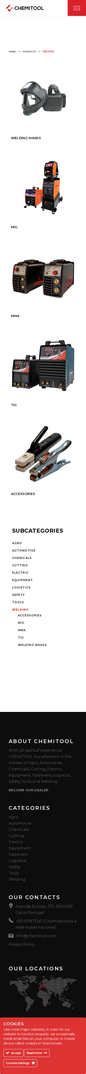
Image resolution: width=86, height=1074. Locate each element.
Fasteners (18, 854)
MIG (21, 622)
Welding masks (32, 645)
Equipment (22, 580)
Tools (18, 602)
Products (29, 51)
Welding (20, 609)
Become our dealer (29, 790)
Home (12, 51)
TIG (21, 637)
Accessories (30, 615)
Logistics (21, 587)
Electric (20, 572)
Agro (17, 543)
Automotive (24, 550)
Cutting (20, 565)
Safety (18, 595)
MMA (22, 630)
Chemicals (22, 558)
